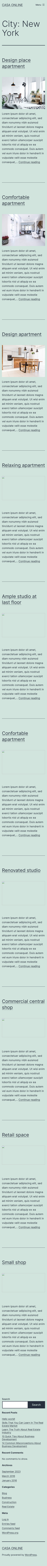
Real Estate (8, 1506)
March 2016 (8, 1476)
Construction (9, 1502)
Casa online (12, 5)
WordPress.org (10, 1532)
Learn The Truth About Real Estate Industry (21, 1431)
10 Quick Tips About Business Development (18, 1438)
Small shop (14, 1262)
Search (6, 1399)
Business (7, 1497)
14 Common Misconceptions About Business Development (21, 1444)
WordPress (31, 1554)
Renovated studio (21, 870)
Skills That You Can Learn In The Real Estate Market (22, 1424)
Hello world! (8, 1419)
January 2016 (9, 1480)
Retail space (15, 1135)
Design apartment (22, 334)
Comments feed (11, 1528)
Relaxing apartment (23, 465)
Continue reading (29, 162)
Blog (4, 1493)
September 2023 (11, 1471)
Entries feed (8, 1523)
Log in (5, 1519)
